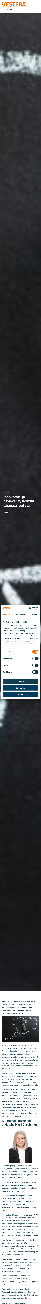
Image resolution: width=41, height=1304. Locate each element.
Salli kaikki (21, 682)
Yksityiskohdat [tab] (20, 614)
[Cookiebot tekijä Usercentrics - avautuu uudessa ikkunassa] (29, 608)
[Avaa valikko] (3, 9)
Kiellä (20, 694)
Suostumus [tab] (7, 614)
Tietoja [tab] (34, 614)
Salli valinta (20, 688)
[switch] (35, 658)
